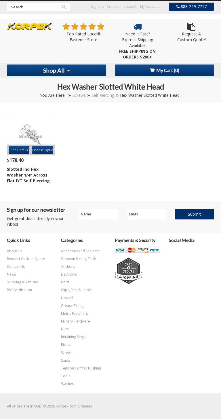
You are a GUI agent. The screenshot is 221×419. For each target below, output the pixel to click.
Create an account (121, 6)
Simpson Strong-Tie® (78, 258)
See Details (19, 150)
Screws (79, 95)
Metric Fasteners (74, 313)
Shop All (54, 70)
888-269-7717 (193, 6)
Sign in (96, 6)
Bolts (65, 282)
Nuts (64, 329)
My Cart (167, 70)
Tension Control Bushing (81, 368)
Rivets (66, 344)
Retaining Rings (73, 336)
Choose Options (42, 150)
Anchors (68, 266)
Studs (65, 360)
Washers (68, 383)
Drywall (67, 297)
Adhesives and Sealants (80, 251)
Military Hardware (75, 321)
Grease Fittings (73, 305)
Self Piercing (103, 95)
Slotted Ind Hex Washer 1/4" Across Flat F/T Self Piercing (28, 174)
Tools (65, 376)
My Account (149, 6)
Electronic (69, 274)
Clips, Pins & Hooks (76, 289)
